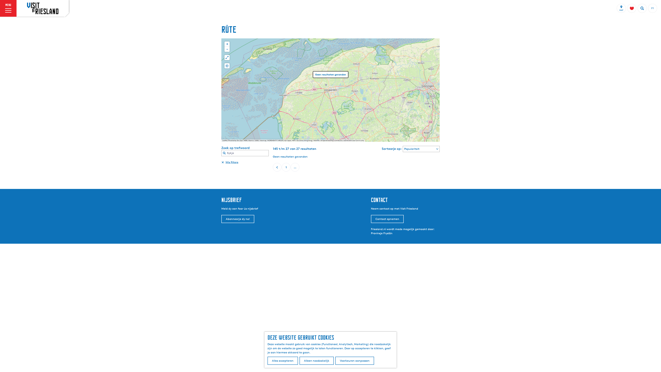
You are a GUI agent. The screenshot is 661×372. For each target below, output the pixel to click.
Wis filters (231, 162)
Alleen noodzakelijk (316, 360)
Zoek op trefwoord (235, 148)
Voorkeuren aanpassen (355, 360)
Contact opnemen (387, 219)
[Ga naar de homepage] (42, 8)
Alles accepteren (282, 360)
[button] (227, 44)
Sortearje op (392, 149)
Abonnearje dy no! (238, 219)
